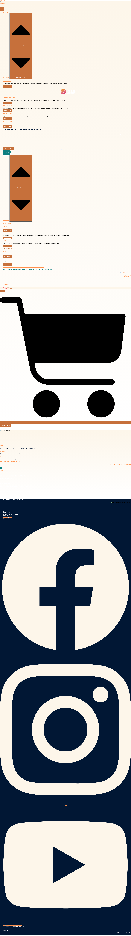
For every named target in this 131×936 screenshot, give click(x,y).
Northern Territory (9, 97)
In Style (5, 240)
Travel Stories (7, 251)
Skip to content (4, 0)
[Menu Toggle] (2, 9)
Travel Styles (7, 223)
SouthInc (128, 934)
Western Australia (8, 105)
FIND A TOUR (3, 470)
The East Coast (7, 81)
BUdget (5, 226)
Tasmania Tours (7, 113)
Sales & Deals (6, 259)
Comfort (5, 233)
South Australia (7, 121)
